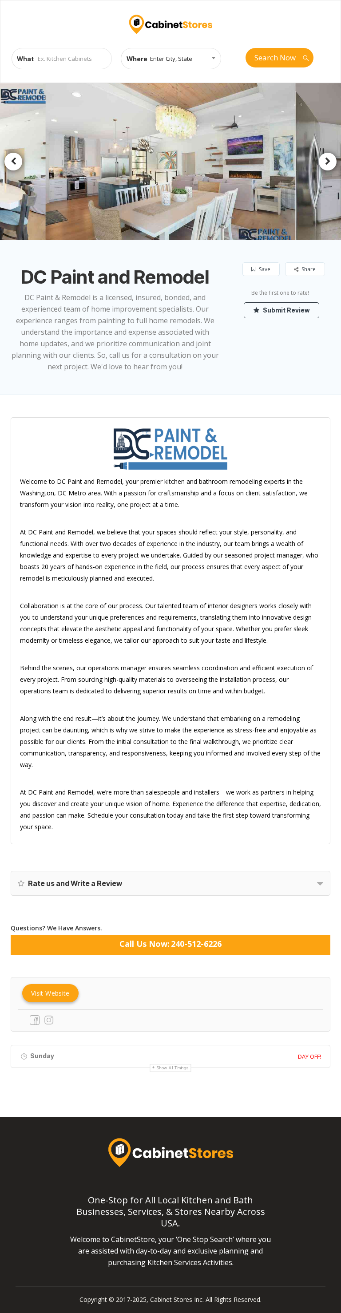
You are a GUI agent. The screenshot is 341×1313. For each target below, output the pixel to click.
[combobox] (171, 58)
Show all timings (172, 1067)
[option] (171, 161)
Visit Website (50, 993)
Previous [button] (13, 161)
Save (264, 269)
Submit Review (285, 310)
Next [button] (327, 161)
